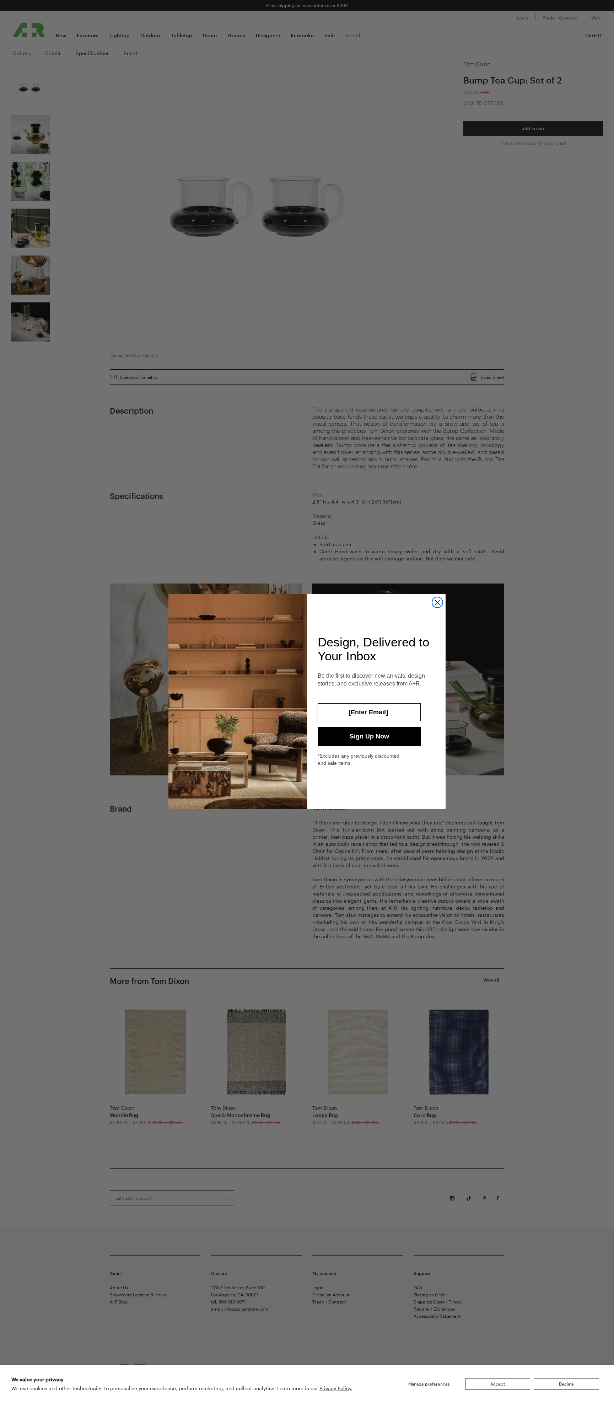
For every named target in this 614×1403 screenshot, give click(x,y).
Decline (566, 1383)
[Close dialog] (437, 602)
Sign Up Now (369, 736)
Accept (497, 1383)
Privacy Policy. (335, 1388)
